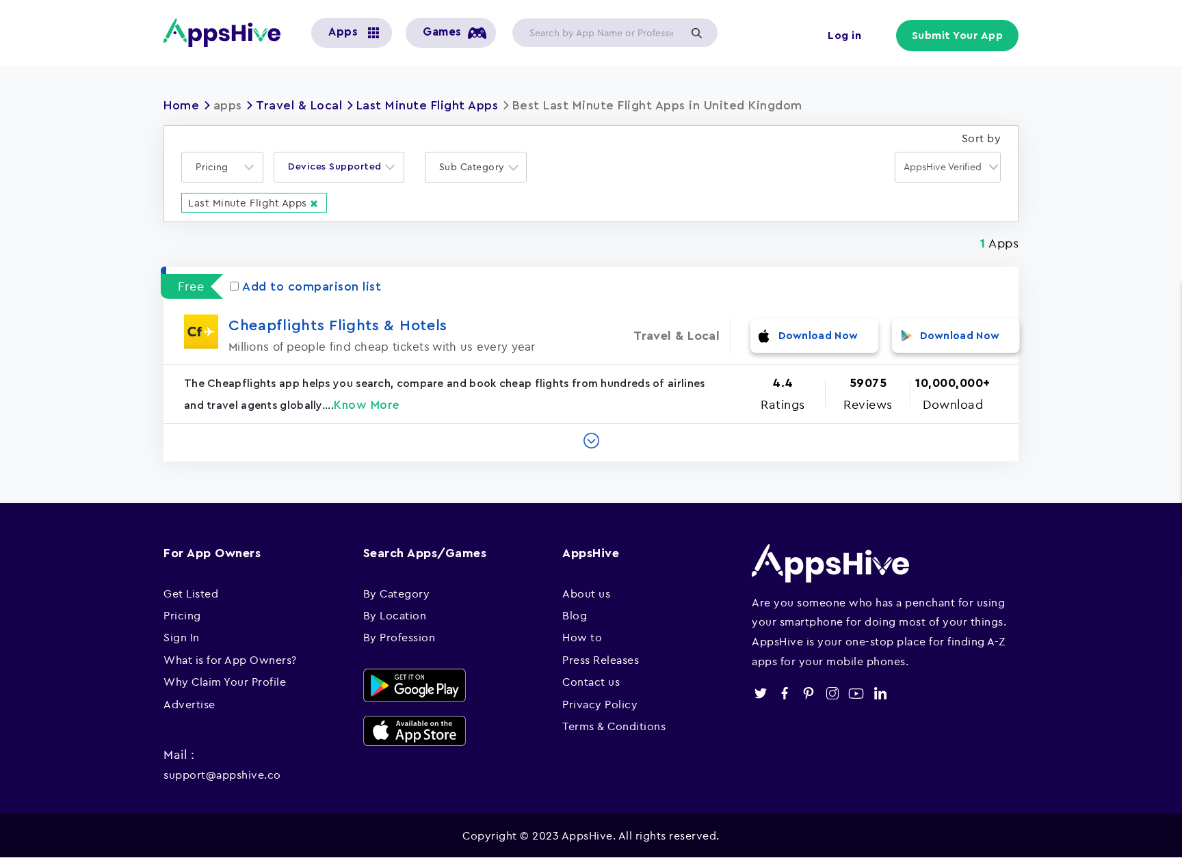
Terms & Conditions (614, 726)
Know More (367, 405)
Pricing (182, 615)
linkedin (880, 693)
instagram (832, 693)
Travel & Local (299, 105)
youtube (856, 693)
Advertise (189, 704)
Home (181, 105)
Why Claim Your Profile (224, 681)
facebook (784, 693)
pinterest (808, 693)
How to (582, 637)
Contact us (591, 681)
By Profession (399, 637)
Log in (844, 35)
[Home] (227, 33)
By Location (395, 615)
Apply (696, 33)
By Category (396, 593)
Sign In (181, 637)
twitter (760, 693)
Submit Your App (957, 35)
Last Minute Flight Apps (427, 105)
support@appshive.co (222, 774)
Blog (574, 615)
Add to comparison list (311, 286)
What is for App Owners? (230, 660)
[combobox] (222, 167)
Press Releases (600, 660)
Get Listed (190, 593)
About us (586, 593)
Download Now (818, 336)
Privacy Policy (600, 704)
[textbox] (216, 167)
